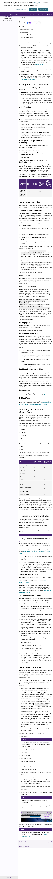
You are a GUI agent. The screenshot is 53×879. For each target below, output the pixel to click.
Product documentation (12, 14)
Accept (33, 9)
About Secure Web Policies (28, 79)
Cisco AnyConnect (40, 551)
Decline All (43, 9)
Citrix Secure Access (29, 551)
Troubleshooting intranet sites (26, 37)
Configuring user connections (26, 29)
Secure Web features (7, 20)
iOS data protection (7, 18)
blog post (47, 394)
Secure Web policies (24, 32)
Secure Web (22, 17)
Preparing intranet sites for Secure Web (28, 34)
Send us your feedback (24, 846)
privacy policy (37, 2)
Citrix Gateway (39, 64)
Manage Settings (21, 9)
